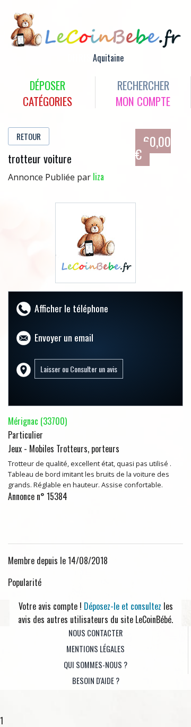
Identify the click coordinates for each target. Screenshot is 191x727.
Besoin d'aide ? (95, 680)
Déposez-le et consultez (122, 606)
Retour (28, 136)
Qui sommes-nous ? (95, 664)
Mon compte (143, 101)
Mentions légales (95, 648)
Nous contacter (95, 632)
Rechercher (143, 85)
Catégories (47, 101)
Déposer (47, 85)
